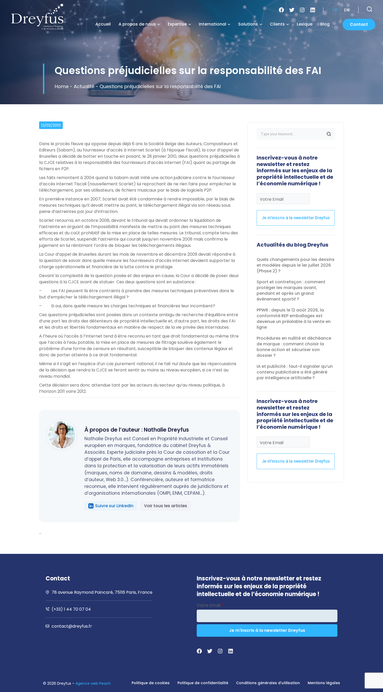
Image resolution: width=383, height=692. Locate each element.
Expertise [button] (177, 24)
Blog (325, 24)
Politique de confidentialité (202, 682)
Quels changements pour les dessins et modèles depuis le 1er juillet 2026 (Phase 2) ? (296, 265)
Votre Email (271, 199)
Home (62, 86)
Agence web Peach (93, 683)
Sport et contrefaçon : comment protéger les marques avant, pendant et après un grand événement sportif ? (291, 290)
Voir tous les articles (165, 506)
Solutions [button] (248, 24)
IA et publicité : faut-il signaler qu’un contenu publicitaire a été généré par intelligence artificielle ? (295, 372)
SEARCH (329, 134)
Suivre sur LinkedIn (114, 506)
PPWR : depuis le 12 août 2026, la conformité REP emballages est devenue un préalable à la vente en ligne (294, 318)
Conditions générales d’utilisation (268, 682)
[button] (369, 9)
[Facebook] (281, 10)
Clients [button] (277, 24)
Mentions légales (324, 682)
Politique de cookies (151, 682)
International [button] (212, 24)
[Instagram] (302, 10)
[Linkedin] (312, 10)
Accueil (103, 24)
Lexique (304, 24)
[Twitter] (291, 10)
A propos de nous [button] (137, 24)
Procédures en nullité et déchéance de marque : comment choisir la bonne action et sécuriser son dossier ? (294, 346)
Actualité (84, 86)
